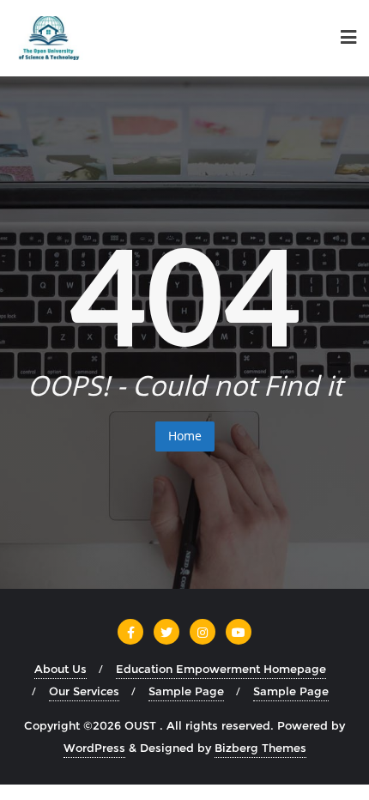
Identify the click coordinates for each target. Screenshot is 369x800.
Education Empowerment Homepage (221, 669)
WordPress (94, 748)
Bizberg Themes (260, 748)
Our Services (84, 691)
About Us (60, 669)
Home (185, 435)
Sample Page (186, 691)
